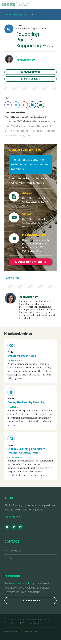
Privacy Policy (11, 623)
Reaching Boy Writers (21, 355)
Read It (11, 398)
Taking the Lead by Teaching (26, 402)
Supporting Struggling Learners (32, 28)
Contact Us (15, 550)
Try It (19, 25)
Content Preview (14, 112)
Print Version (32, 78)
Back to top (11, 278)
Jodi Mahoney (25, 60)
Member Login (31, 72)
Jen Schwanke (14, 457)
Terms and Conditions (33, 623)
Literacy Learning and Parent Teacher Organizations (26, 450)
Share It (11, 445)
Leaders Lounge (13, 14)
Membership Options (29, 262)
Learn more (11, 516)
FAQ (11, 558)
